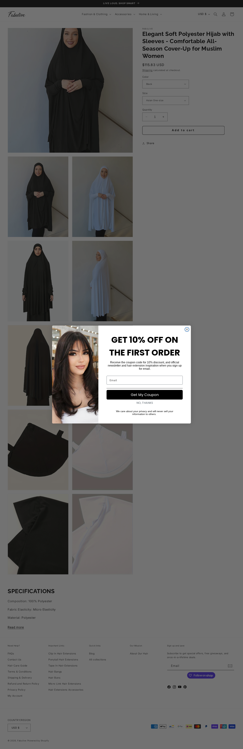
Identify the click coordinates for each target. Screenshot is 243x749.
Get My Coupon (145, 394)
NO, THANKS (144, 403)
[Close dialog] (187, 329)
